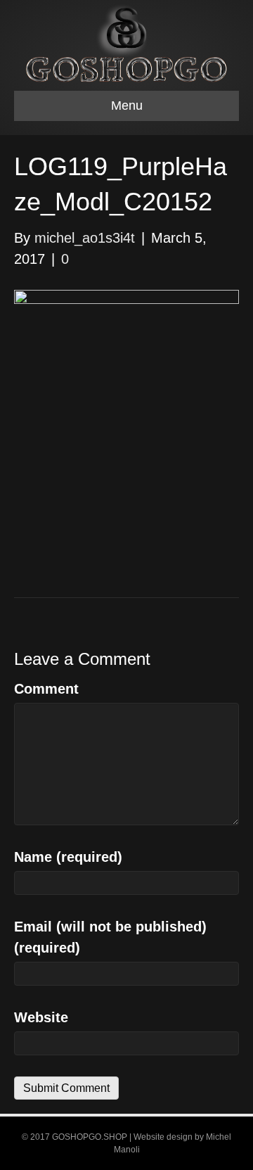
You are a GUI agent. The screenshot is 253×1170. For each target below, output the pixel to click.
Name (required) (68, 857)
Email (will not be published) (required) (110, 937)
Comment (46, 689)
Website (41, 1017)
